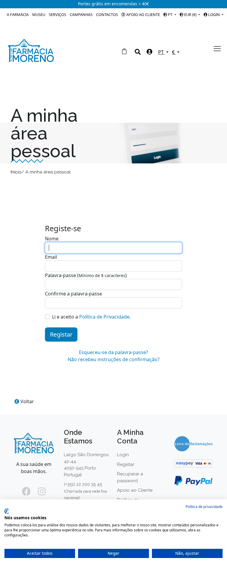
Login (123, 454)
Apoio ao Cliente (142, 14)
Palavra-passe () (86, 275)
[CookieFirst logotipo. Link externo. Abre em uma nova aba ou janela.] (6, 511)
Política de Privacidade (104, 316)
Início (16, 172)
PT (170, 14)
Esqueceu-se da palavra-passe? (113, 352)
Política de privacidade (204, 506)
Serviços (57, 14)
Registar (61, 334)
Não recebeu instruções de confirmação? (114, 359)
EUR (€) (190, 14)
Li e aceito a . (91, 316)
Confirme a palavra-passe (73, 293)
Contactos (107, 14)
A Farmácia (18, 14)
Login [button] (214, 14)
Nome (52, 238)
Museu (38, 14)
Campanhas (81, 14)
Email (51, 257)
